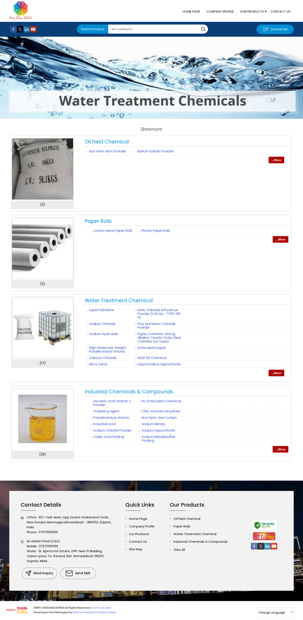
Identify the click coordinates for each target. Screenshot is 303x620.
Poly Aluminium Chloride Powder (156, 325)
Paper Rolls (98, 221)
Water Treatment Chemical (119, 300)
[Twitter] (20, 31)
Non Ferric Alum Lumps (159, 417)
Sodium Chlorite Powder (112, 430)
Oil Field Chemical (107, 141)
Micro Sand (98, 364)
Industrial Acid (104, 424)
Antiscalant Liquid (151, 347)
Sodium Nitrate (153, 424)
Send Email (278, 29)
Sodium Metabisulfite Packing (158, 438)
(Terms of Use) (101, 608)
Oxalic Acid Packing (108, 436)
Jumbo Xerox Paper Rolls (112, 230)
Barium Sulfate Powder (155, 151)
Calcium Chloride (102, 357)
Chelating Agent (106, 411)
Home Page (191, 11)
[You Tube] (33, 31)
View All (179, 549)
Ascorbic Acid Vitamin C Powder (112, 403)
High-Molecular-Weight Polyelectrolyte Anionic (107, 349)
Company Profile (220, 11)
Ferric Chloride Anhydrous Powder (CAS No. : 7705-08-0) (159, 314)
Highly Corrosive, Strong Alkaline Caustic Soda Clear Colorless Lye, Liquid (159, 338)
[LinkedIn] (26, 31)
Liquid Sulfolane (101, 310)
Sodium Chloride (102, 323)
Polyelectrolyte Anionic (111, 417)
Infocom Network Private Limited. (94, 612)
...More (276, 160)
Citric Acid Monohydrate (161, 411)
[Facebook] (13, 31)
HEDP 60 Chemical (151, 357)
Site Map (135, 549)
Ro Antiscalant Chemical (161, 401)
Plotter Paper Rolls (156, 230)
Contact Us (280, 11)
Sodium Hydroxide (103, 334)
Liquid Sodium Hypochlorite (159, 364)
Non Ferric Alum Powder (107, 151)
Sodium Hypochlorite (158, 430)
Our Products (252, 11)
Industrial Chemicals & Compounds (129, 391)
